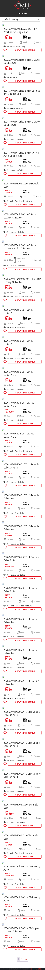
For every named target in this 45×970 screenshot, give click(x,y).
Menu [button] (24, 13)
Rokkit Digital (36, 969)
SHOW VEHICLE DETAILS (25, 50)
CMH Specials (22, 5)
